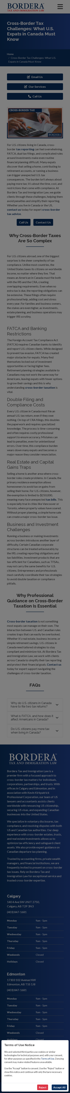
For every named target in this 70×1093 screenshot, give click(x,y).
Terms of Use (47, 1058)
